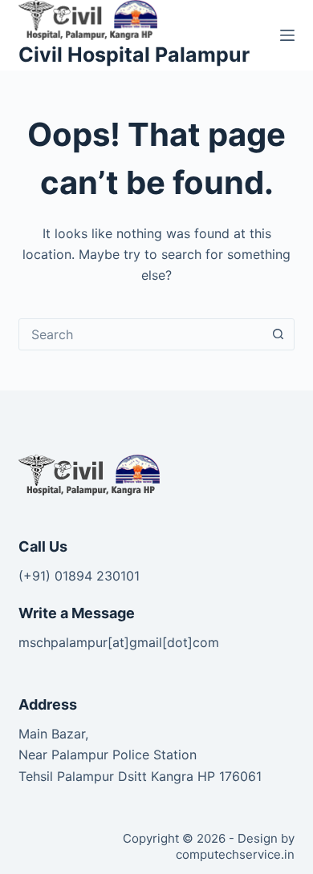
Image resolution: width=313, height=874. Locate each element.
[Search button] (278, 334)
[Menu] (287, 35)
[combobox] (140, 334)
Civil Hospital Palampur (134, 54)
